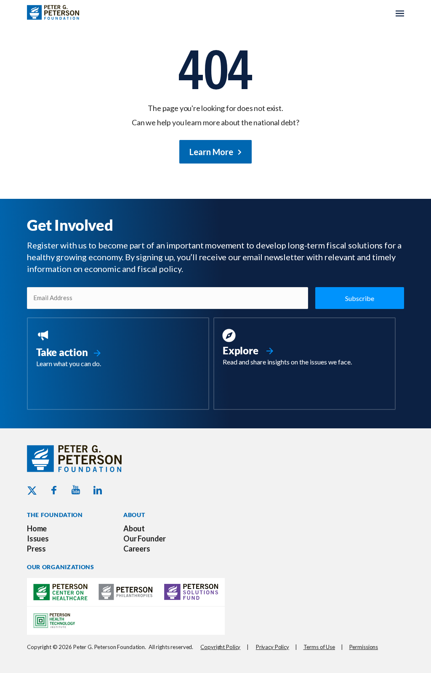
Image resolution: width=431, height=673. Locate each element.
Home (37, 528)
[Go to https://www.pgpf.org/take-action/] (118, 349)
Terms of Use (319, 647)
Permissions (363, 647)
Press (36, 548)
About (134, 528)
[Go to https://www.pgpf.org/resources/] (304, 348)
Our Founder (144, 538)
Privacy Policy (272, 647)
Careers (136, 548)
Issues (38, 538)
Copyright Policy (220, 647)
